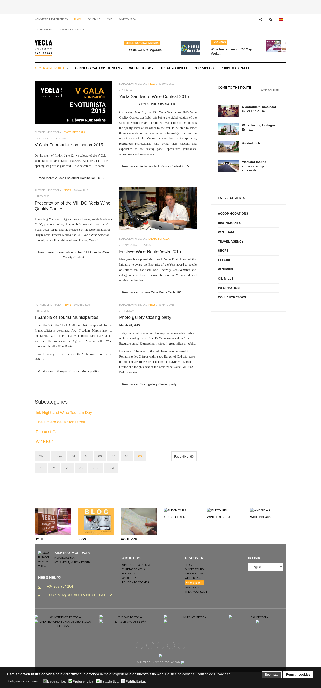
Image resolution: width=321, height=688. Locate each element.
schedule (94, 19)
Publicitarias (135, 681)
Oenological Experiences (97, 68)
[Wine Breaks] (260, 510)
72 (67, 468)
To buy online (44, 29)
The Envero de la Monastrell (60, 422)
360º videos (204, 68)
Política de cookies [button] (179, 674)
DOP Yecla (129, 573)
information (229, 288)
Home (39, 539)
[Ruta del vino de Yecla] (43, 48)
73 (81, 468)
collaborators (232, 297)
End (111, 468)
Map (109, 19)
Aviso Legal (129, 578)
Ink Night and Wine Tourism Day (64, 412)
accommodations (233, 213)
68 (126, 456)
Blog (77, 19)
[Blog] (96, 521)
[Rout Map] (139, 521)
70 (41, 468)
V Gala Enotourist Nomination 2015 (69, 145)
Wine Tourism (218, 517)
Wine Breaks (260, 517)
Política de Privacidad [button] (214, 674)
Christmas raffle (236, 68)
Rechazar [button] (272, 674)
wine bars (226, 232)
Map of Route (194, 587)
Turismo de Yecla (133, 569)
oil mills (225, 278)
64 (73, 456)
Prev (58, 456)
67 (113, 456)
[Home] (53, 521)
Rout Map (129, 539)
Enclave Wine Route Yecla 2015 (150, 251)
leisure (224, 260)
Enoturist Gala (48, 432)
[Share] (260, 19)
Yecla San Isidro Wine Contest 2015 (154, 96)
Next (95, 468)
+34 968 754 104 (60, 586)
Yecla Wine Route (50, 68)
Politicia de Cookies (135, 582)
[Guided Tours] (175, 510)
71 (54, 468)
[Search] (271, 19)
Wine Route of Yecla (136, 565)
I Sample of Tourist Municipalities (66, 317)
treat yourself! (196, 591)
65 (86, 456)
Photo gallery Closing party (145, 317)
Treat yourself (174, 68)
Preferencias (82, 681)
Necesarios (56, 681)
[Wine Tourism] (217, 510)
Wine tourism (127, 19)
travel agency (230, 241)
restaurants (229, 222)
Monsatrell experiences (51, 19)
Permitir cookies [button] (298, 674)
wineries (225, 269)
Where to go (140, 68)
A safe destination (72, 29)
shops (223, 250)
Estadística (109, 681)
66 (100, 456)
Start (42, 456)
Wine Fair (44, 441)
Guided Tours (175, 517)
